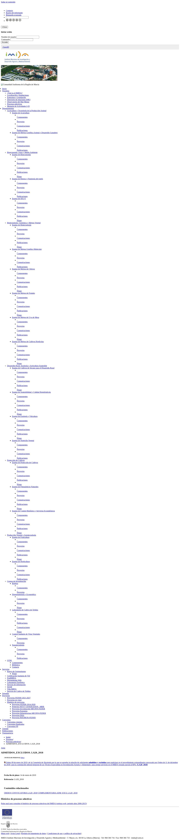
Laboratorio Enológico (16, 682)
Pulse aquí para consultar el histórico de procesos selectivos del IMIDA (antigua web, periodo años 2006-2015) (44, 803)
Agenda (5, 729)
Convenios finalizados (15, 724)
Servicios (5, 669)
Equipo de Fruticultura (20, 537)
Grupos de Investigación (16, 581)
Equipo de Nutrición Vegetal (23, 440)
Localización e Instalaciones (18, 95)
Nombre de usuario (9, 37)
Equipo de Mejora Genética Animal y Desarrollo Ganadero (35, 133)
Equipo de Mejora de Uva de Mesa (25, 317)
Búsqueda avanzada (13, 15)
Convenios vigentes (14, 722)
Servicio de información (16, 685)
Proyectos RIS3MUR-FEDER (24, 718)
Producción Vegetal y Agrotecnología (21, 535)
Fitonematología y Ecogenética (24, 594)
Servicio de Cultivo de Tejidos (18, 691)
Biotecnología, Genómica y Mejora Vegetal (24, 223)
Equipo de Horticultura (21, 561)
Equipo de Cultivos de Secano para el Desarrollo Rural (33, 368)
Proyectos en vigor (14, 700)
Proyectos (20, 122)
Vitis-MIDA (12, 689)
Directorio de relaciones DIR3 (18, 100)
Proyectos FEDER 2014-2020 (23, 704)
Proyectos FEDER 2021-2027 (18, 698)
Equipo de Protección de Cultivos (25, 462)
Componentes (22, 117)
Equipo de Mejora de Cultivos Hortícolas (28, 342)
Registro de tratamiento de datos (33, 833)
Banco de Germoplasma (16, 671)
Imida (8, 737)
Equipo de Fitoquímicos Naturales (25, 487)
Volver (22, 757)
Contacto (15, 667)
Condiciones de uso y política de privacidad (64, 833)
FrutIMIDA (11, 678)
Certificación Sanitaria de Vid (18, 676)
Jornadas (5, 693)
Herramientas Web (14, 680)
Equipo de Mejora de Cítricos (23, 269)
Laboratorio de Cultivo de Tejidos (25, 610)
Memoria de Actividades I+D (18, 106)
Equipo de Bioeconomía (21, 155)
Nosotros (5, 91)
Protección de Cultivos (16, 460)
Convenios (6, 720)
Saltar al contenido (8, 2)
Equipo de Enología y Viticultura (24, 416)
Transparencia (7, 733)
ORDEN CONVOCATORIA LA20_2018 (20, 793)
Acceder (5, 42)
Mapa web (5, 833)
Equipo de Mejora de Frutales (23, 293)
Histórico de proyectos (15, 702)
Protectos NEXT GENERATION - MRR (28, 707)
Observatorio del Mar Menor (18, 102)
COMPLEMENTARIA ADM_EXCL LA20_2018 (57, 793)
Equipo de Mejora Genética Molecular (27, 249)
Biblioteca (16, 665)
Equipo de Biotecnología (21, 225)
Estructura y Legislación (16, 97)
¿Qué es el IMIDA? (14, 93)
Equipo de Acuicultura (20, 113)
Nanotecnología (18, 645)
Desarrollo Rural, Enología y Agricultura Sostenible (27, 366)
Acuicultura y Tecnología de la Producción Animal (26, 111)
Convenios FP (12, 726)
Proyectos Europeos (19, 711)
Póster (19, 177)
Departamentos (8, 108)
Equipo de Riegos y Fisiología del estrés (27, 179)
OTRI (9, 660)
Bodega (15, 583)
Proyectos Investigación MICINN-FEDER (28, 709)
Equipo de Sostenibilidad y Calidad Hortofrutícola (31, 392)
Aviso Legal (15, 833)
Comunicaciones (23, 126)
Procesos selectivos (14, 104)
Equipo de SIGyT (19, 199)
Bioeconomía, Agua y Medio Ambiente (22, 152)
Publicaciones (22, 130)
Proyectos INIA (18, 715)
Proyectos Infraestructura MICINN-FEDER (29, 713)
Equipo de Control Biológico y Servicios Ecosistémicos (33, 511)
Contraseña (5, 39)
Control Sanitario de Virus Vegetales (26, 634)
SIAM (9, 687)
